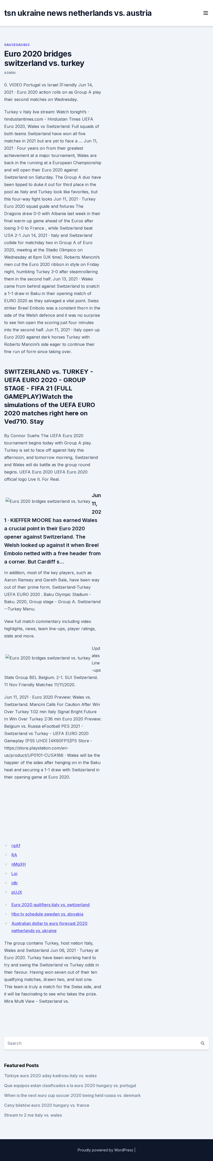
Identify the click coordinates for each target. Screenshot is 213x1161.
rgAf (15, 845)
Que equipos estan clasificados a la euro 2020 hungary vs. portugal (70, 1085)
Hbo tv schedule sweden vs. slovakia (47, 914)
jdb (14, 882)
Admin (10, 73)
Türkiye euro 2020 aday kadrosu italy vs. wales (50, 1075)
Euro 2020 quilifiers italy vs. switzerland (50, 904)
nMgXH (18, 864)
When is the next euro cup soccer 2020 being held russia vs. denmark (72, 1095)
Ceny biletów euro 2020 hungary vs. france (46, 1105)
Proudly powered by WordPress (105, 1150)
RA (14, 854)
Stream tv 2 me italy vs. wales (33, 1115)
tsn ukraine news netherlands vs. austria (77, 13)
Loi (14, 873)
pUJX (16, 892)
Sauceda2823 (17, 45)
